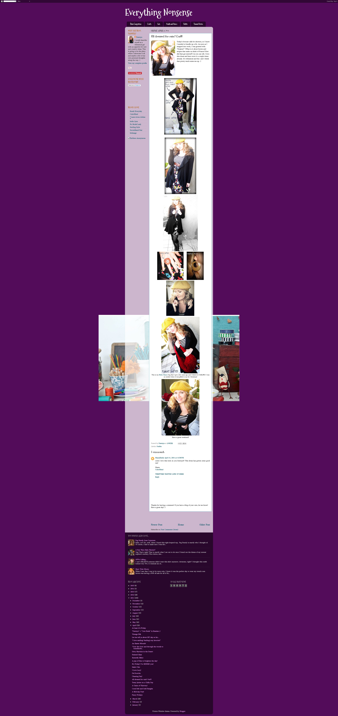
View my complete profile (137, 63)
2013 (132, 592)
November (136, 604)
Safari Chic (136, 667)
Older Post (204, 524)
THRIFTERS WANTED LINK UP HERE (169, 474)
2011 (132, 598)
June (134, 619)
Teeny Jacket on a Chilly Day (142, 682)
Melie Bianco (163, 375)
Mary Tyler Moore (142, 569)
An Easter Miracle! (139, 643)
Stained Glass (137, 655)
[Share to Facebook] (184, 443)
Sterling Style (135, 127)
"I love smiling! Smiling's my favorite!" (146, 640)
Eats (158, 24)
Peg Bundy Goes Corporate (145, 540)
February (136, 702)
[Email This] (179, 443)
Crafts (149, 24)
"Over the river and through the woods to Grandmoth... (147, 648)
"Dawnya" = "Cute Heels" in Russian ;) (146, 631)
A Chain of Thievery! (140, 686)
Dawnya (139, 37)
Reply (157, 477)
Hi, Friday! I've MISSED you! (143, 664)
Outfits (185, 24)
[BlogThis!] (180, 443)
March (135, 699)
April (134, 625)
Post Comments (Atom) (169, 530)
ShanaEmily (159, 458)
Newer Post (156, 524)
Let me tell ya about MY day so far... (145, 637)
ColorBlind (159, 470)
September (136, 610)
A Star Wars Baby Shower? (145, 550)
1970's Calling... (141, 560)
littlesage (133, 133)
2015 (132, 586)
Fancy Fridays (137, 695)
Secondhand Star (136, 130)
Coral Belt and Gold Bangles (142, 689)
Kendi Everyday (136, 111)
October (135, 607)
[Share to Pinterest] (185, 443)
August (135, 613)
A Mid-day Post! (138, 692)
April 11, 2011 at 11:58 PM (174, 458)
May (134, 622)
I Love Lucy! (136, 670)
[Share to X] (182, 443)
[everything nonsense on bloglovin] (134, 86)
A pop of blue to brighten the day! (144, 661)
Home (181, 524)
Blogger (182, 711)
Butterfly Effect (137, 658)
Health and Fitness (171, 24)
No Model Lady (135, 124)
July (134, 616)
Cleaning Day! (137, 676)
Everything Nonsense (158, 12)
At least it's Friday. (139, 628)
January (135, 705)
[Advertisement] (180, 517)
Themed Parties (198, 24)
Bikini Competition (135, 24)
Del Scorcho (136, 673)
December (136, 601)
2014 (132, 589)
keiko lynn (134, 121)
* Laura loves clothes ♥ (137, 117)
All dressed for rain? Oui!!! (142, 679)
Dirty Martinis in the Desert (142, 652)
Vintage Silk (136, 634)
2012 (132, 595)
